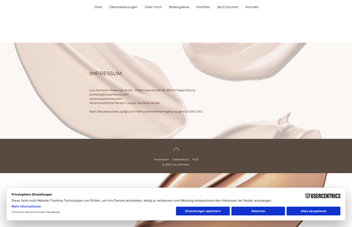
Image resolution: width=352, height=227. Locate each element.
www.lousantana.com (105, 99)
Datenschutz (180, 159)
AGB (195, 159)
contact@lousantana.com (108, 94)
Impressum (161, 159)
